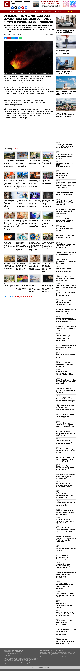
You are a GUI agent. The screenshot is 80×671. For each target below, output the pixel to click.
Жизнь (59, 11)
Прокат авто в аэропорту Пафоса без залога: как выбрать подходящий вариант (65, 155)
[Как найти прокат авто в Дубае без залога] (66, 63)
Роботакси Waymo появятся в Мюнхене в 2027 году (66, 31)
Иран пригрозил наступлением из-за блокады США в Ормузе (64, 373)
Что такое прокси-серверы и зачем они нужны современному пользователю (66, 575)
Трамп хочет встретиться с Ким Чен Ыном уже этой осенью (66, 347)
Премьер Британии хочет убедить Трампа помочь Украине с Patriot (65, 146)
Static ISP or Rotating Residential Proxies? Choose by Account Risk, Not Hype (66, 399)
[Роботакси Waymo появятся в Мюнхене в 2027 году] (66, 22)
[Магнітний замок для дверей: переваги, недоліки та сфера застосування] (9, 195)
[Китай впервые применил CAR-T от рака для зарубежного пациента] (35, 195)
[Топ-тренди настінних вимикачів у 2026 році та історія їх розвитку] (48, 258)
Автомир (44, 11)
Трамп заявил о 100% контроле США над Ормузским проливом (63, 557)
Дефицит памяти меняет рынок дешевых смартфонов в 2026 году (65, 407)
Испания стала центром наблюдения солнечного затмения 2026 (65, 512)
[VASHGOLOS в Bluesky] (26, 7)
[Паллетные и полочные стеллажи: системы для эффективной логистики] (22, 155)
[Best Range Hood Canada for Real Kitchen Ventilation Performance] (48, 195)
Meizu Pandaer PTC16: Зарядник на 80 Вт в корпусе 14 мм (64, 622)
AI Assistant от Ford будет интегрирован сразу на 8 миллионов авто (65, 211)
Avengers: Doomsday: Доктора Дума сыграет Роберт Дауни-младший (65, 425)
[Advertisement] (29, 133)
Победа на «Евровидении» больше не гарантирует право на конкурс (65, 504)
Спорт (64, 11)
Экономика (18, 11)
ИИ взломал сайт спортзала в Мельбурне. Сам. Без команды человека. (65, 585)
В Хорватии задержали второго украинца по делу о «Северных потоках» (66, 320)
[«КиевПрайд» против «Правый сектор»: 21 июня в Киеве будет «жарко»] (22, 278)
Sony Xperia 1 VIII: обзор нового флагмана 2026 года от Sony (66, 450)
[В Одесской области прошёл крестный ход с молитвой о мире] (48, 175)
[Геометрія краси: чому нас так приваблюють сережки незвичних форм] (35, 258)
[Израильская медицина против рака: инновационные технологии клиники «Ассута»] (22, 236)
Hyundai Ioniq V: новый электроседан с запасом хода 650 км (65, 203)
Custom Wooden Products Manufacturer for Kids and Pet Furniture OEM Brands (65, 529)
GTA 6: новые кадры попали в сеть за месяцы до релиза (66, 286)
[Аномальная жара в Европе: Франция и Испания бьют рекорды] (22, 258)
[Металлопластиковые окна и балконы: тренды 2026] (9, 278)
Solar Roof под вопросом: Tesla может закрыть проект (65, 237)
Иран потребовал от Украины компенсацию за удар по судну (65, 521)
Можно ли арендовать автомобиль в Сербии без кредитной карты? (65, 52)
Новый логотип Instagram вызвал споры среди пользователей (65, 476)
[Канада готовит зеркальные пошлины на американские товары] (66, 105)
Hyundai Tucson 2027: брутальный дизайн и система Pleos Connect (64, 302)
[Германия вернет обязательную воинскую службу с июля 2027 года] (48, 236)
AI (55, 11)
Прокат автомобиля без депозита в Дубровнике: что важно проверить (65, 220)
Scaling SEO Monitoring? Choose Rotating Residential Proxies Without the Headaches (66, 539)
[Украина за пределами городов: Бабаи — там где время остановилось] (48, 215)
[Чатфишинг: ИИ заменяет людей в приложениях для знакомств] (35, 155)
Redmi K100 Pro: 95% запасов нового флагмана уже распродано (65, 278)
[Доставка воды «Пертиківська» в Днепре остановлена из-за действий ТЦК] (22, 195)
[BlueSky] (5, 38)
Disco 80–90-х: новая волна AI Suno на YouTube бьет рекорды (66, 228)
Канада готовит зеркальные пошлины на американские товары (65, 115)
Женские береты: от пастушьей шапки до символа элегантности (64, 566)
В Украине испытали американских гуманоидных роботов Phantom (64, 604)
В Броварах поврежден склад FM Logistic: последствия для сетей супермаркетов (64, 494)
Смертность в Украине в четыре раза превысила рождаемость (64, 194)
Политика (11, 11)
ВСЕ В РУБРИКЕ (19, 297)
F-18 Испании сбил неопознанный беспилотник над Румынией (66, 433)
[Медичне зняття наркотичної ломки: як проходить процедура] (35, 175)
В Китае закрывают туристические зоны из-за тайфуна (66, 548)
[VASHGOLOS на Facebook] (12, 7)
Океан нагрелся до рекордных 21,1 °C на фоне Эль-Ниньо (66, 261)
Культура (51, 11)
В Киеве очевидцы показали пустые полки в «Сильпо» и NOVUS (65, 641)
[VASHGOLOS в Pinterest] (22, 7)
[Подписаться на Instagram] (66, 5)
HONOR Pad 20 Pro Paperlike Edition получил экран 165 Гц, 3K (66, 328)
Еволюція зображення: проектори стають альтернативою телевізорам (64, 174)
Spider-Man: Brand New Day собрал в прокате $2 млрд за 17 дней (66, 381)
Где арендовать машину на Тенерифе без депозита (66, 253)
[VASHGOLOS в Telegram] (19, 7)
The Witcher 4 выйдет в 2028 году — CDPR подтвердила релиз (64, 165)
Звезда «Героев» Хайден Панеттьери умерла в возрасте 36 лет (65, 416)
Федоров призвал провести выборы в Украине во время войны (66, 356)
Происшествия (28, 11)
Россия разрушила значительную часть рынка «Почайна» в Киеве (66, 442)
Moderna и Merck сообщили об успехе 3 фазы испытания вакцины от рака (66, 311)
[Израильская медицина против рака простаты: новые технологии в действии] (22, 175)
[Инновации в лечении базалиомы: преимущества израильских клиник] (35, 215)
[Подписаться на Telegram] (73, 5)
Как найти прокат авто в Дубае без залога (64, 72)
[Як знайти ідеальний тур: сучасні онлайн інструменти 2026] (48, 155)
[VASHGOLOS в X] (15, 7)
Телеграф (33, 83)
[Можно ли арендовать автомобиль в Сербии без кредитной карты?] (66, 42)
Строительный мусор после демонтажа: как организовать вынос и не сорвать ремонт (66, 632)
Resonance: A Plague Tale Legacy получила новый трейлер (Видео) (65, 459)
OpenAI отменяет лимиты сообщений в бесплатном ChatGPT (65, 595)
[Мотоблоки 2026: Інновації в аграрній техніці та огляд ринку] (9, 258)
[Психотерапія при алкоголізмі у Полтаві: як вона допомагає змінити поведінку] (48, 278)
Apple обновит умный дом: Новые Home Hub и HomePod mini (65, 246)
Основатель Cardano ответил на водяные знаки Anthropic (65, 390)
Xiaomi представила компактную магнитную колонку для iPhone (64, 485)
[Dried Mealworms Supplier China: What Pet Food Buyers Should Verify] (22, 215)
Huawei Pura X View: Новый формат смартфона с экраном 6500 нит (66, 294)
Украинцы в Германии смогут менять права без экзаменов (65, 364)
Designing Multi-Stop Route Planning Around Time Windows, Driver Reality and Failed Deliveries (66, 184)
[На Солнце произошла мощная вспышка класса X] (9, 236)
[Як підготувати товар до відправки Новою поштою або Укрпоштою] (9, 175)
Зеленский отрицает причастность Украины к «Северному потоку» (65, 270)
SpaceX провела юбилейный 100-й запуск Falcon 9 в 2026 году (66, 93)
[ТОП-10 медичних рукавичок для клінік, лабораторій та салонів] (35, 278)
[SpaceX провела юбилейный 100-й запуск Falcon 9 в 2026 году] (66, 83)
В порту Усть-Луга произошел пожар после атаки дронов (65, 468)
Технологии (37, 11)
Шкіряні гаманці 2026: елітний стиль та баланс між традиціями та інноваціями (65, 337)
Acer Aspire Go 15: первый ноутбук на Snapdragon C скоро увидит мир (65, 614)
